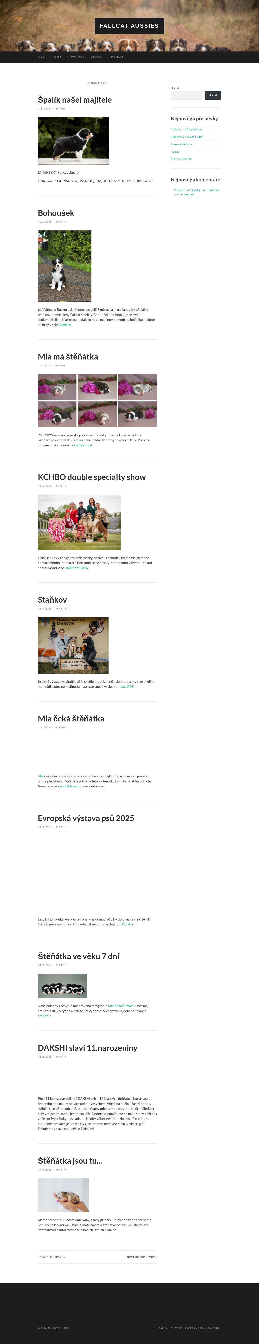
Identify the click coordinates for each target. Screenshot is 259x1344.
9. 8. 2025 (44, 108)
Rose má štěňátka (181, 144)
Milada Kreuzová (120, 1006)
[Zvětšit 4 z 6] (72, 406)
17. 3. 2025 (45, 1169)
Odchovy (97, 57)
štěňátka (44, 1016)
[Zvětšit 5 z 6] (112, 406)
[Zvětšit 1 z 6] (72, 378)
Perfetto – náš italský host (186, 129)
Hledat (175, 88)
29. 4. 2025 (45, 826)
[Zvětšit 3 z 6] (152, 378)
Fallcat (175, 151)
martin (59, 108)
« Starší (51, 1256)
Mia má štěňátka (68, 356)
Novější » (142, 1256)
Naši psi (58, 57)
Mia (41, 776)
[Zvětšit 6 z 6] (152, 406)
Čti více (127, 924)
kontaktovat (83, 445)
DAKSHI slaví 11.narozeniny (87, 1048)
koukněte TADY (76, 568)
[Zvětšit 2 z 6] (112, 378)
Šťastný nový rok (181, 158)
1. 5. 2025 (44, 727)
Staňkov (52, 599)
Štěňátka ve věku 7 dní (78, 956)
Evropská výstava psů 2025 (86, 818)
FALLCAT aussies (129, 25)
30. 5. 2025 (45, 485)
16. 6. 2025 (45, 221)
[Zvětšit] (104, 121)
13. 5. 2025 (45, 608)
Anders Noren (195, 1328)
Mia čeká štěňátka (71, 718)
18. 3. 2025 (45, 1056)
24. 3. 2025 (45, 965)
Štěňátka (77, 57)
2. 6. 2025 (44, 365)
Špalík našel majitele (75, 99)
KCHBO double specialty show (92, 477)
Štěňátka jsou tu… (70, 1160)
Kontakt (117, 57)
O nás (42, 57)
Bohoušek (56, 213)
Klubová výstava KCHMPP (187, 136)
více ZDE (127, 686)
